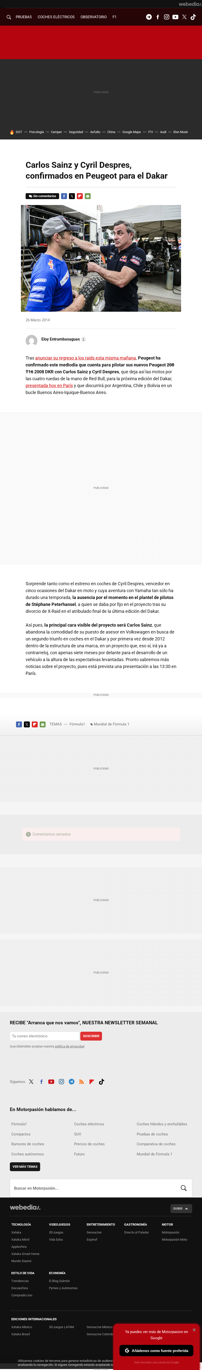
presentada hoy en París (49, 385)
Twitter (184, 17)
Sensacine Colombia (101, 1334)
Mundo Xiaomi (21, 1261)
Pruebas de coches (152, 1134)
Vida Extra (56, 1239)
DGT (19, 132)
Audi (163, 132)
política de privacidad (69, 1046)
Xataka (16, 1232)
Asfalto (95, 132)
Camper (56, 132)
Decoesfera (19, 1288)
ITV (150, 132)
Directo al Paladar (136, 1232)
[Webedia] (190, 4)
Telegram (149, 17)
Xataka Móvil (20, 1239)
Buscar (183, 1188)
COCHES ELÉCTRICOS (56, 17)
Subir (177, 1208)
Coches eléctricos (89, 1124)
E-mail (88, 196)
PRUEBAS (24, 17)
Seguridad (76, 132)
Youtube (175, 17)
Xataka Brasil (20, 1334)
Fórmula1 (77, 724)
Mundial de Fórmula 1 (111, 724)
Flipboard (80, 196)
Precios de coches (89, 1144)
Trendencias (20, 1281)
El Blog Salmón (59, 1281)
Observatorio (94, 17)
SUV (77, 1134)
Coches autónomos (27, 1154)
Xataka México (21, 1327)
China (111, 132)
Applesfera (19, 1247)
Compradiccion (21, 1295)
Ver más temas (25, 1166)
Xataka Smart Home (25, 1254)
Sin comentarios (44, 196)
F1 (115, 17)
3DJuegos (56, 1232)
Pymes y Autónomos (63, 1288)
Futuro (79, 1154)
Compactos (21, 1134)
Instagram (166, 17)
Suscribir (91, 1036)
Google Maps (131, 132)
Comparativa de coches (156, 1144)
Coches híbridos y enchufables (162, 1124)
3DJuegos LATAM (61, 1327)
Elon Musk (180, 132)
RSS (81, 1081)
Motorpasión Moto (174, 1239)
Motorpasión (170, 1232)
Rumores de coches (27, 1144)
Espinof (92, 1239)
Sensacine (94, 1232)
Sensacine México (99, 1327)
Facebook (158, 17)
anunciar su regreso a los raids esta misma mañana (85, 357)
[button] (63, 339)
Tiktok (193, 17)
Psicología (36, 132)
